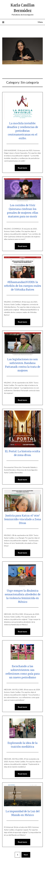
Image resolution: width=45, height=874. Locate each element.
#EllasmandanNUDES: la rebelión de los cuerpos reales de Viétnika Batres (22, 286)
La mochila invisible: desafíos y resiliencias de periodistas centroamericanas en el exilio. (22, 131)
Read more (22, 168)
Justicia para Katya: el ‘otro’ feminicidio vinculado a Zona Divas (22, 519)
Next (26, 855)
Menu (40, 22)
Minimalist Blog (15, 870)
